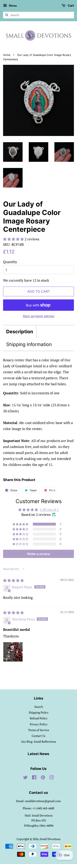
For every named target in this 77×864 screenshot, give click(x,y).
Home (6, 55)
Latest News (38, 754)
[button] (14, 239)
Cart (70, 5)
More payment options (38, 316)
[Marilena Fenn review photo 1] (13, 652)
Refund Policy (38, 718)
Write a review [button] (38, 554)
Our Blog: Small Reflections (38, 741)
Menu (12, 5)
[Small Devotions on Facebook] (34, 778)
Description (19, 331)
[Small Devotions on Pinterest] (43, 778)
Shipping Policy (38, 712)
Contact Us (38, 736)
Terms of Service (38, 730)
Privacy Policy (38, 724)
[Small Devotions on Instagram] (51, 778)
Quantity (10, 261)
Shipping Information (29, 344)
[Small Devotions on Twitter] (25, 778)
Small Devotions (50, 839)
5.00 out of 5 (49, 509)
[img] (13, 580)
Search (38, 707)
